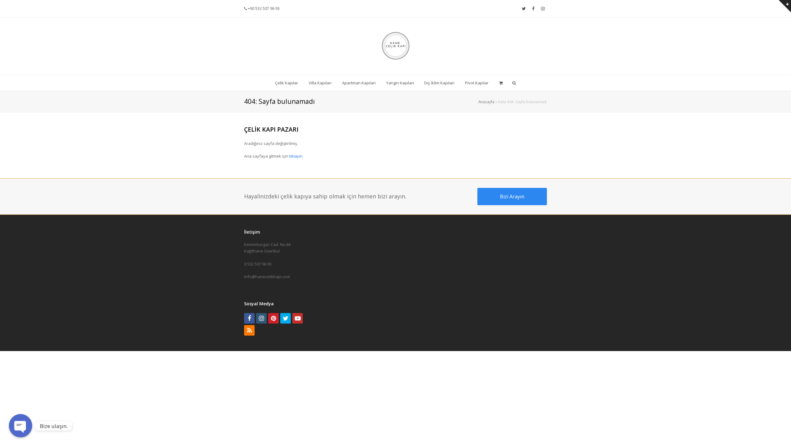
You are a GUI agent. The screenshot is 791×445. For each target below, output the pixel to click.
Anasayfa (486, 101)
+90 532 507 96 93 (263, 8)
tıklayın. (296, 156)
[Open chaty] (20, 425)
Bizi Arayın (512, 196)
